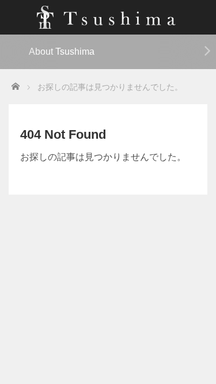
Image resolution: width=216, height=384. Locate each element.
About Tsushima (61, 51)
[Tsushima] (108, 16)
